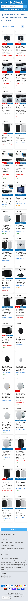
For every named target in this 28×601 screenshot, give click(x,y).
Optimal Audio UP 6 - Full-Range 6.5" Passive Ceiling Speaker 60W (7, 228)
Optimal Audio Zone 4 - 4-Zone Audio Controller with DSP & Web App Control (7, 108)
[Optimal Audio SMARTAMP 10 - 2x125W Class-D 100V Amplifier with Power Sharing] (7, 190)
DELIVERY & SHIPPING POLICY (13, 593)
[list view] (25, 26)
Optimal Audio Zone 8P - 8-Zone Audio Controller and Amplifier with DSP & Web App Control (21, 77)
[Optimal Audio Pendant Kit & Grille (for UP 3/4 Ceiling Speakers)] (20, 359)
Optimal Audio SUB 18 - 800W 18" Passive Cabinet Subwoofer (7, 283)
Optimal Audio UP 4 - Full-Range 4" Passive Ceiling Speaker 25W (21, 425)
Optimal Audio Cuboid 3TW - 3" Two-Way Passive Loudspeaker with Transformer (6, 513)
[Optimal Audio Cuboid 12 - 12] (7, 302)
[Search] (25, 6)
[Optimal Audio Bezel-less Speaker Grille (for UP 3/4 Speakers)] (7, 359)
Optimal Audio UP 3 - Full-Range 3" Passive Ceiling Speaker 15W (7, 453)
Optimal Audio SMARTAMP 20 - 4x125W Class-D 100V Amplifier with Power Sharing (21, 168)
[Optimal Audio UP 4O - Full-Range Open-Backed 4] (7, 415)
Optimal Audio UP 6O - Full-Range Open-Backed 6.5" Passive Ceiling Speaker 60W (7, 396)
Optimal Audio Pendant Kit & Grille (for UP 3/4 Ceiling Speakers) (21, 368)
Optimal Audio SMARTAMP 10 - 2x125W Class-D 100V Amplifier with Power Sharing (7, 200)
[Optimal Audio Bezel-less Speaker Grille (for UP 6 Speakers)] (20, 330)
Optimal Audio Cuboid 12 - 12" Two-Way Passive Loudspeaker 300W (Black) (7, 312)
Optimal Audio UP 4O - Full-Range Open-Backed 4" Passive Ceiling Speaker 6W (6, 425)
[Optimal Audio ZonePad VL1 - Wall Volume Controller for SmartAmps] (20, 245)
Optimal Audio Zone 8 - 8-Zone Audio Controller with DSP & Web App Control (7, 77)
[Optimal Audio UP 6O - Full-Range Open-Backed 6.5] (7, 386)
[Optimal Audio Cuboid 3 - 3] (20, 503)
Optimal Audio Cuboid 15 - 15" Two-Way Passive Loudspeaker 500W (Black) (21, 454)
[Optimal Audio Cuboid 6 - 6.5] (20, 218)
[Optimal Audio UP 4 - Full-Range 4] (20, 415)
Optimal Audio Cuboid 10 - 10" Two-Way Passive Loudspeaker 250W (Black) (7, 484)
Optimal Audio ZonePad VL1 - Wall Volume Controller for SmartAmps (21, 255)
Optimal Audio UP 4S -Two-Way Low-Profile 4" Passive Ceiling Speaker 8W (21, 396)
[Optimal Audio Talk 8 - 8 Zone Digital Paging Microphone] (20, 273)
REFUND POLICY (19, 594)
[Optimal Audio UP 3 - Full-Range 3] (7, 444)
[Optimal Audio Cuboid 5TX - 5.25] (7, 245)
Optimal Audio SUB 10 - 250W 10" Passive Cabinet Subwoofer (21, 312)
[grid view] (22, 26)
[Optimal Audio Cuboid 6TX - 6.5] (20, 474)
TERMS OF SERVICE (8, 594)
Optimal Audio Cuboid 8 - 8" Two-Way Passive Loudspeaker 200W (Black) (7, 138)
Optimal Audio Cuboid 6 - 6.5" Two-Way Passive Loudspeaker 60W (20, 228)
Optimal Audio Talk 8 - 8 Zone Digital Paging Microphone (21, 282)
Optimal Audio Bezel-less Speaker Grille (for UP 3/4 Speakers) (7, 368)
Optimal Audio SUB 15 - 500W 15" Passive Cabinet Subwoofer (7, 340)
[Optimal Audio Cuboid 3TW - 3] (7, 503)
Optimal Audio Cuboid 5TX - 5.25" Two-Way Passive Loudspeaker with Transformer (7, 255)
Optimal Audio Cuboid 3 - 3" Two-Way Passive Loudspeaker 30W (21, 513)
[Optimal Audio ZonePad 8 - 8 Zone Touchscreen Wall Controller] (20, 190)
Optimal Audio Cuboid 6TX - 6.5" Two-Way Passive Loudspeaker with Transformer (20, 484)
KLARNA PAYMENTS (19, 596)
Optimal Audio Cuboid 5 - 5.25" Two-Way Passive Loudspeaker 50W (20, 138)
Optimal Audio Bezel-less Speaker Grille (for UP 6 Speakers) (21, 340)
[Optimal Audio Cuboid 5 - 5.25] (20, 128)
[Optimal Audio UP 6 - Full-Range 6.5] (7, 218)
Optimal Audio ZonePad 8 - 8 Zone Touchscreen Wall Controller (21, 199)
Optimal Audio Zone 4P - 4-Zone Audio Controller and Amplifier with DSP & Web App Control (21, 108)
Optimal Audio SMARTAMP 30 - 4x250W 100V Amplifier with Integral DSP (6, 168)
